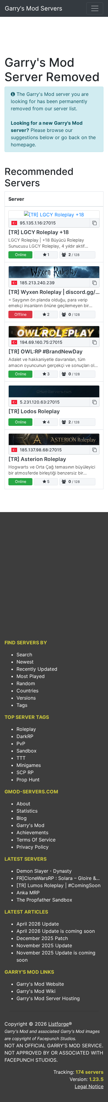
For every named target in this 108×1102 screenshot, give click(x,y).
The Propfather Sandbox (44, 900)
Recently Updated (36, 669)
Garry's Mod (30, 825)
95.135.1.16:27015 (37, 222)
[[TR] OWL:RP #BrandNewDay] (54, 332)
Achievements (32, 832)
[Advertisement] (54, 38)
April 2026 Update (37, 924)
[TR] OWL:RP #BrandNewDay (45, 351)
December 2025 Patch (42, 938)
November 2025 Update (44, 945)
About (23, 804)
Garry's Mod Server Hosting (48, 998)
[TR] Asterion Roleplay (37, 459)
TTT (21, 758)
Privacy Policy (32, 847)
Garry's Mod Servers (33, 8)
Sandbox (26, 751)
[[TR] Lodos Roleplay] (54, 391)
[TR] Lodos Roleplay (34, 411)
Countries (27, 691)
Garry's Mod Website (40, 984)
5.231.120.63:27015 (39, 401)
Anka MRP (28, 893)
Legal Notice (89, 1086)
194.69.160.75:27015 (40, 342)
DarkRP (24, 736)
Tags (21, 705)
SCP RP (25, 772)
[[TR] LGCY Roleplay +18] (54, 214)
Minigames (28, 765)
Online (20, 254)
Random (25, 683)
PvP (20, 743)
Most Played (30, 676)
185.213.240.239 (37, 282)
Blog (21, 818)
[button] (94, 222)
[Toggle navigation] (94, 8)
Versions (26, 698)
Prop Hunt (28, 780)
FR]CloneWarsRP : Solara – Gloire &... (58, 878)
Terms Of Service (36, 840)
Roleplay (26, 729)
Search (24, 655)
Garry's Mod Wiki (36, 991)
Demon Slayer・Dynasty (44, 871)
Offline (20, 314)
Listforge (58, 1024)
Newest (25, 662)
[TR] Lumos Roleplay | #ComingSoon (58, 885)
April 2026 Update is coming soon (55, 931)
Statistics (27, 811)
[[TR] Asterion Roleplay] (54, 439)
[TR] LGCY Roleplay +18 (38, 232)
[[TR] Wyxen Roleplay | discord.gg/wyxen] (54, 272)
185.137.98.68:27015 (40, 449)
